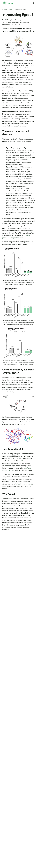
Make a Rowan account (23, 484)
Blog (10, 9)
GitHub (23, 461)
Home (4, 9)
